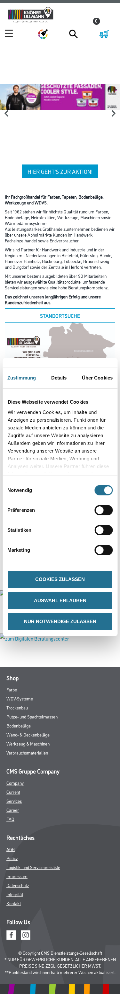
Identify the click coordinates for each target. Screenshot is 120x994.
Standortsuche (60, 315)
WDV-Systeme (19, 698)
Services (14, 801)
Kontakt (13, 903)
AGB (10, 849)
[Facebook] (11, 934)
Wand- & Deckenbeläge (28, 734)
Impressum (17, 876)
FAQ (10, 819)
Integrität (14, 894)
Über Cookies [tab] (97, 377)
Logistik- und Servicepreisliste (33, 867)
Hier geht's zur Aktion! (60, 171)
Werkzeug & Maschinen (28, 743)
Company (15, 783)
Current (13, 792)
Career (12, 810)
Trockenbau (17, 707)
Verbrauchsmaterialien (27, 752)
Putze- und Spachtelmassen (32, 716)
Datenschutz (17, 885)
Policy (12, 858)
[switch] (105, 510)
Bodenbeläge (18, 725)
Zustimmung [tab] (21, 377)
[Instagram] (25, 934)
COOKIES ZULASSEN (60, 579)
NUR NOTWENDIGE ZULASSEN (60, 621)
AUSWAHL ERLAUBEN (60, 600)
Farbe (11, 689)
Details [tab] (59, 377)
